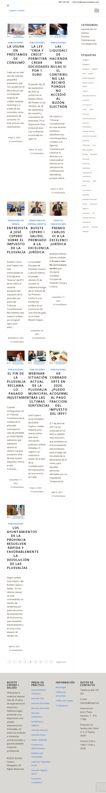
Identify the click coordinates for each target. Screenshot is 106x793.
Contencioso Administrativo (38, 746)
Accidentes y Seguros (37, 723)
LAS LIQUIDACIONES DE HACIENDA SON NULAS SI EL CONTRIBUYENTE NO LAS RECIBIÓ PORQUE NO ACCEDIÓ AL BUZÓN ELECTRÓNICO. (64, 76)
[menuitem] (64, 2)
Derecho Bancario (39, 730)
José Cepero (87, 190)
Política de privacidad (61, 694)
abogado (86, 60)
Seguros (85, 208)
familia (85, 154)
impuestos (86, 181)
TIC (93, 213)
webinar (86, 231)
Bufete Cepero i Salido (88, 84)
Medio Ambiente (39, 739)
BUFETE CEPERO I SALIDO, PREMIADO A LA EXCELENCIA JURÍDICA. (38, 240)
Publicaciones (15, 42)
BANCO (95, 69)
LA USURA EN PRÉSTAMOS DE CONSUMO (17, 54)
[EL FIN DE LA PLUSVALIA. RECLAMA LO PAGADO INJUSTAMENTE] (16, 358)
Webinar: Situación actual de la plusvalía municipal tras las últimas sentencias (39, 389)
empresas (86, 145)
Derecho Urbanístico (36, 715)
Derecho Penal (38, 734)
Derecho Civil (37, 698)
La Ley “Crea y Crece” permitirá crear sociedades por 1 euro (38, 60)
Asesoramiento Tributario (38, 691)
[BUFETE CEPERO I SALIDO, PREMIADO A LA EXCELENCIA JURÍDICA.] (37, 209)
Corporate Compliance (36, 780)
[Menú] (95, 10)
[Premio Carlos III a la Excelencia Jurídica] (58, 209)
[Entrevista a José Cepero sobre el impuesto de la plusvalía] (16, 209)
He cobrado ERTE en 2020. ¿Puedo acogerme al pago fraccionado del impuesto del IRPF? (62, 393)
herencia (86, 163)
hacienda (86, 159)
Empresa (86, 140)
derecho (86, 114)
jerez (84, 185)
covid (85, 109)
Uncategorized (88, 43)
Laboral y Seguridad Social (40, 763)
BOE (84, 73)
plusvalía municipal (90, 199)
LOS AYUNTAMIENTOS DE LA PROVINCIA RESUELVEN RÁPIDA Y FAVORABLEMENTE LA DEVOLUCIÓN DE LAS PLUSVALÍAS (23, 548)
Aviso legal (61, 687)
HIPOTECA (86, 168)
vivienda (94, 227)
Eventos (41, 224)
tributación (87, 222)
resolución (93, 204)
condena (86, 100)
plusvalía (86, 195)
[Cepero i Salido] (16, 10)
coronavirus (87, 105)
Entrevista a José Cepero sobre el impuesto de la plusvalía (17, 240)
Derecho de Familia (40, 703)
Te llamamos (62, 705)
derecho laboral (88, 131)
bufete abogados (89, 78)
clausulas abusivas (89, 95)
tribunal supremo (89, 218)
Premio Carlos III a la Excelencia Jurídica (60, 236)
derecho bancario (89, 118)
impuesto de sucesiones (87, 174)
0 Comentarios (15, 141)
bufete (90, 73)
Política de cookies (64, 700)
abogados (86, 64)
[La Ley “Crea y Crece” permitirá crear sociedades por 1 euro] (37, 31)
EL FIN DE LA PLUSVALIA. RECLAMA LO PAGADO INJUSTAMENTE (20, 385)
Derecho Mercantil (40, 708)
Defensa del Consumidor (37, 755)
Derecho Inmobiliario (87, 125)
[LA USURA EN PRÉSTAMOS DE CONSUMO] (16, 31)
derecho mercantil (89, 136)
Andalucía (86, 69)
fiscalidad (93, 154)
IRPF (94, 181)
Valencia (86, 227)
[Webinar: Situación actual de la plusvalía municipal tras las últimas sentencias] (37, 358)
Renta (85, 204)
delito (91, 109)
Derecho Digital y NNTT (39, 772)
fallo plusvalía (87, 150)
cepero (85, 91)
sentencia (86, 213)
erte (94, 145)
